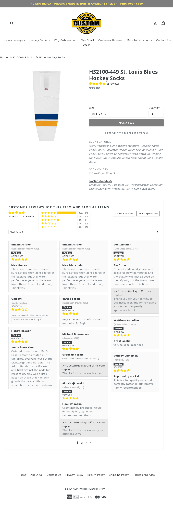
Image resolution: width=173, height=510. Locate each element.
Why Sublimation (65, 40)
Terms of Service (144, 474)
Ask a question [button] (148, 213)
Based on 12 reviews (21, 216)
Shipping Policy (119, 474)
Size (91, 107)
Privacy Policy (74, 474)
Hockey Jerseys (13, 40)
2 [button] (82, 442)
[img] (32, 259)
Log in (87, 44)
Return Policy (96, 474)
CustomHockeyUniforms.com (89, 489)
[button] (97, 83)
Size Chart (87, 40)
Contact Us (163, 40)
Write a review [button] (124, 213)
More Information (138, 40)
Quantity (154, 107)
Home (4, 57)
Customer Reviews (110, 40)
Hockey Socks (38, 40)
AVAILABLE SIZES (100, 180)
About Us (36, 474)
